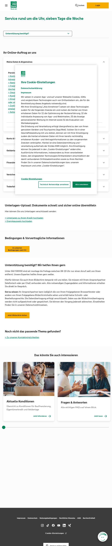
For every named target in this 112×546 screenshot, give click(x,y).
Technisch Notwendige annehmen (54, 184)
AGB (79, 518)
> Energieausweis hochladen (18, 221)
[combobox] (37, 33)
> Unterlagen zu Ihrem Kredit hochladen (24, 218)
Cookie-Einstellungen (31, 179)
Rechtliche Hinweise (67, 518)
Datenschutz (32, 518)
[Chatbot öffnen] (103, 537)
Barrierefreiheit (89, 518)
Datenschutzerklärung (31, 88)
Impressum (21, 518)
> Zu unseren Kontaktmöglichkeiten (22, 337)
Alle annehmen (81, 184)
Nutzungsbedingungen (48, 518)
